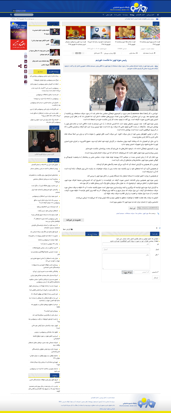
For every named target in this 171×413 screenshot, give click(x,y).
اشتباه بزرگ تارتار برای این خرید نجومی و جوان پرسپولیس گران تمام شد (45, 120)
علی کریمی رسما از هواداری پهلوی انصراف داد (44, 294)
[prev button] (35, 128)
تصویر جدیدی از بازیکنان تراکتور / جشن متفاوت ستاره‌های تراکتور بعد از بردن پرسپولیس (44, 280)
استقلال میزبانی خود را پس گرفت (48, 211)
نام (158, 244)
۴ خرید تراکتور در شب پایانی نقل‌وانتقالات (45, 248)
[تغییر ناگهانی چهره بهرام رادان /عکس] (55, 42)
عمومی (143, 48)
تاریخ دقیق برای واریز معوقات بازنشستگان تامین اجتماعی (44, 381)
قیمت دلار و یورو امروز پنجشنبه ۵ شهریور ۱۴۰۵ (150, 43)
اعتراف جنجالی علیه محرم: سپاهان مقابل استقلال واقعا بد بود (44, 343)
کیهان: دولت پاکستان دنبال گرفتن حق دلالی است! (46, 326)
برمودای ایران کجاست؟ (51, 311)
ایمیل (157, 249)
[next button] (30, 128)
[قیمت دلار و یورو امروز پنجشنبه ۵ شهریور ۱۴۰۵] (148, 32)
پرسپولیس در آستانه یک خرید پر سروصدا (46, 98)
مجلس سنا (139, 213)
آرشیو (100, 402)
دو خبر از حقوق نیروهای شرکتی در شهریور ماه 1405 (45, 305)
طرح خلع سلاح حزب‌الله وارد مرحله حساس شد (44, 232)
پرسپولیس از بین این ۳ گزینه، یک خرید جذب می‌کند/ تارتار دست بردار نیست (45, 89)
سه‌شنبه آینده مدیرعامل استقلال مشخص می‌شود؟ (46, 180)
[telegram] (25, 66)
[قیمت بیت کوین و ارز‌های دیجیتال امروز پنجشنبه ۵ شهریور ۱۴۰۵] (74, 32)
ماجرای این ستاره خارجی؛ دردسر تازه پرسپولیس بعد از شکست (45, 103)
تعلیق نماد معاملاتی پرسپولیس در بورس (46, 332)
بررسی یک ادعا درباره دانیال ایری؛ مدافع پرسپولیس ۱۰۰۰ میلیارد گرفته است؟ (47, 201)
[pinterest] (25, 77)
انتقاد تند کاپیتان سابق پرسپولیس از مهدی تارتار (44, 84)
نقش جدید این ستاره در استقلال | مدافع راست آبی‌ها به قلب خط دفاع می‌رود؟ (45, 114)
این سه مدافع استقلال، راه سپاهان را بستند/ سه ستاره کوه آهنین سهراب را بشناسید (44, 299)
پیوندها (132, 15)
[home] (157, 15)
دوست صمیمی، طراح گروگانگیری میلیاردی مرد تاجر (45, 253)
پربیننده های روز (53, 71)
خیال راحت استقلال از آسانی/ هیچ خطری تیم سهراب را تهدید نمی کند (45, 259)
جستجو (96, 402)
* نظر (157, 255)
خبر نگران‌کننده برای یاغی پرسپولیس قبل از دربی (44, 109)
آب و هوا (72, 402)
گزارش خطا (67, 229)
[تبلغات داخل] (18, 25)
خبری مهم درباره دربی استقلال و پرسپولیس (45, 196)
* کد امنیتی (155, 272)
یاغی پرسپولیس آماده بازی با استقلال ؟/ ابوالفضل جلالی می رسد (47, 220)
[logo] (138, 402)
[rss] (103, 15)
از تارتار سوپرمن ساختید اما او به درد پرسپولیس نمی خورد (45, 370)
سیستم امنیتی (120, 213)
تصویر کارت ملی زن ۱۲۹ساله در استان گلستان (44, 164)
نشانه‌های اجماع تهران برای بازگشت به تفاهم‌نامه (43, 175)
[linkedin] (25, 62)
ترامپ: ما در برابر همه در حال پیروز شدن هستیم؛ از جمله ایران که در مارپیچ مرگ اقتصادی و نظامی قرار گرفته (44, 389)
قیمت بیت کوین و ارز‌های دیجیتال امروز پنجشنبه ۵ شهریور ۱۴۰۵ (75, 43)
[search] (12, 14)
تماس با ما (117, 15)
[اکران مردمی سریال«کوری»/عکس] (44, 135)
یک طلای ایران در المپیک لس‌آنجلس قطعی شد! (43, 290)
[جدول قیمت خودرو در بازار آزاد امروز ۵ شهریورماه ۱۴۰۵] (99, 32)
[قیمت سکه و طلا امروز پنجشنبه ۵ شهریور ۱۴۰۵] (123, 32)
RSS (60, 402)
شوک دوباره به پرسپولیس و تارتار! (48, 240)
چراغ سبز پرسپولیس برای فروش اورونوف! (46, 80)
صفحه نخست (150, 48)
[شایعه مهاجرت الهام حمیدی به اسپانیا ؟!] (55, 31)
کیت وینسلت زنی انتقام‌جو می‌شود (47, 206)
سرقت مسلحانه (129, 213)
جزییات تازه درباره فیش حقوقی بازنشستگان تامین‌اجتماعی (46, 350)
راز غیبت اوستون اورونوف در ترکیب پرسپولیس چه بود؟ (44, 320)
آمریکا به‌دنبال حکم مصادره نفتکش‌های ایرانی (44, 275)
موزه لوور (146, 213)
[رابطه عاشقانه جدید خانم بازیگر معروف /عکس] (55, 62)
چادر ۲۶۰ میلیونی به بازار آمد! (49, 244)
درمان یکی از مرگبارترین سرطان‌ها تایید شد (45, 315)
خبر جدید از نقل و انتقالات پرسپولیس (47, 94)
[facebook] (25, 82)
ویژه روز (40, 71)
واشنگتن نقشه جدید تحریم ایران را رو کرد (45, 271)
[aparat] (25, 71)
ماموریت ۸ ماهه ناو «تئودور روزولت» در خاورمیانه (43, 236)
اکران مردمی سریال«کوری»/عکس (44, 154)
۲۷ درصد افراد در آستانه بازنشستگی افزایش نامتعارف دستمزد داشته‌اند (45, 226)
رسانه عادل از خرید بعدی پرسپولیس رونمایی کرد (44, 76)
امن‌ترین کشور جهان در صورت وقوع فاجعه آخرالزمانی (46, 337)
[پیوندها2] (18, 34)
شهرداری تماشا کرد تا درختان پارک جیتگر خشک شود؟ (45, 363)
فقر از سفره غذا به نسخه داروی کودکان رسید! (44, 215)
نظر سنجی (109, 15)
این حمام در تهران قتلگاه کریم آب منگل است (44, 185)
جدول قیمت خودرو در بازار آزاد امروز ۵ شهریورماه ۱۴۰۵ (99, 43)
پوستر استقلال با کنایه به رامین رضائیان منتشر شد (45, 169)
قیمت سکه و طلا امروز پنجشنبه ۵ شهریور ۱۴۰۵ (125, 43)
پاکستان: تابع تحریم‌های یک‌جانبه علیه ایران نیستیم (46, 190)
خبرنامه (78, 402)
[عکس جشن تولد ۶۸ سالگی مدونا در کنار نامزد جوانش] (55, 52)
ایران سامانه (103, 409)
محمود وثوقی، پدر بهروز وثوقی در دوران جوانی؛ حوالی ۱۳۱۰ (45, 356)
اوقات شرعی (65, 402)
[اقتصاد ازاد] (18, 44)
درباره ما (125, 15)
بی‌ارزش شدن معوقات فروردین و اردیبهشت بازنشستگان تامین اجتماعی (46, 266)
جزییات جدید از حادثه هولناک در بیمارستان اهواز (43, 286)
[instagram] (25, 57)
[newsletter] (73, 220)
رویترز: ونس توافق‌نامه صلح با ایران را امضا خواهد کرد (139, 19)
